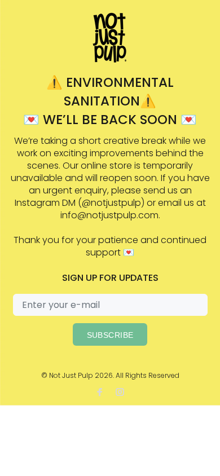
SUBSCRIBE (110, 335)
